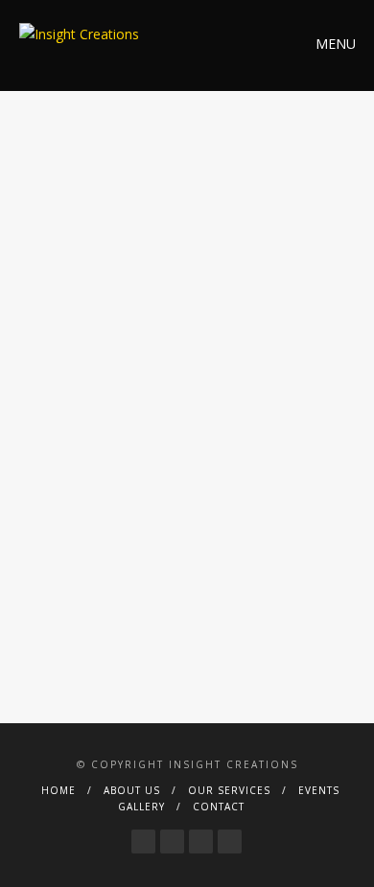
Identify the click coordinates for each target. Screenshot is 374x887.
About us (132, 790)
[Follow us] (230, 836)
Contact (219, 806)
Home (58, 790)
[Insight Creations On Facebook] (143, 836)
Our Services (229, 790)
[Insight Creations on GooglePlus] (201, 836)
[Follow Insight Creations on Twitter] (172, 836)
